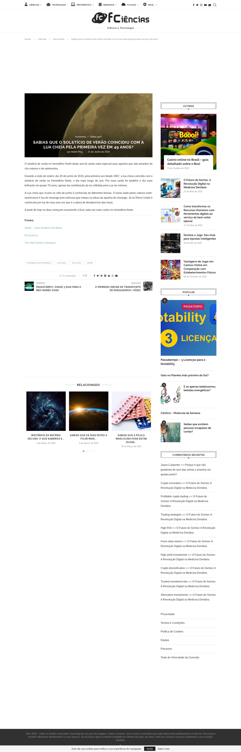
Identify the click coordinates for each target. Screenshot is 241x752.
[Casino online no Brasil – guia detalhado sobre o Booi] (188, 142)
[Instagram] (201, 5)
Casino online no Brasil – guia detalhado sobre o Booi (187, 161)
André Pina (77, 151)
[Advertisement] (120, 67)
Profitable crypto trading (174, 496)
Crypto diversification (173, 568)
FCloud (131, 5)
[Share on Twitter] (98, 275)
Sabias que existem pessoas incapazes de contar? (197, 428)
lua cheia (61, 263)
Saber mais (164, 749)
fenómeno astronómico (39, 263)
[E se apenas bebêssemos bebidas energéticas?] (170, 395)
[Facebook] (193, 5)
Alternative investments (174, 594)
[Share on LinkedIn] (105, 275)
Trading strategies (171, 514)
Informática (83, 5)
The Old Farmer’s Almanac (40, 242)
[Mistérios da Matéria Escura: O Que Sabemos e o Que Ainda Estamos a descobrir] (46, 411)
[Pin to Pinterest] (101, 275)
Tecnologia (58, 5)
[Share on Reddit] (109, 275)
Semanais (108, 5)
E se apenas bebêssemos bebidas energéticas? (200, 388)
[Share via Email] (116, 275)
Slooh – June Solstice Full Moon (43, 228)
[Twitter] (197, 5)
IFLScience (31, 235)
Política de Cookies (172, 631)
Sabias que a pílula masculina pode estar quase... (131, 438)
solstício (76, 263)
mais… (151, 5)
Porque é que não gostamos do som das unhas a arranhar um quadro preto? (186, 470)
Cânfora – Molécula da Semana (180, 413)
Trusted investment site (174, 581)
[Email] (209, 5)
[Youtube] (205, 5)
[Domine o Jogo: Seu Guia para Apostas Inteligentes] (170, 243)
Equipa (165, 640)
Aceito (150, 748)
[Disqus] (88, 335)
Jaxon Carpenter (170, 465)
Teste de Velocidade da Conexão (180, 657)
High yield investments (174, 554)
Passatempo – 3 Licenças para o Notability (183, 362)
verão (90, 263)
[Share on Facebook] (94, 275)
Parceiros (166, 648)
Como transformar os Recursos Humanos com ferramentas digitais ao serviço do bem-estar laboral (199, 214)
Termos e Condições (173, 622)
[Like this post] (88, 275)
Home (28, 39)
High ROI (166, 527)
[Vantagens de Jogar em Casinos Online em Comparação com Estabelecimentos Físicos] (170, 269)
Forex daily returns (171, 541)
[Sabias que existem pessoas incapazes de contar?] (170, 432)
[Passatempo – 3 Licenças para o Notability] (188, 328)
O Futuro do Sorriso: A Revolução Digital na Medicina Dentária (197, 183)
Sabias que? (96, 136)
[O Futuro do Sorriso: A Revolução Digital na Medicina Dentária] (170, 188)
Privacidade (168, 614)
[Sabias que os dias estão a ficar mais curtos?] (88, 411)
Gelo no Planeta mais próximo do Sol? (185, 375)
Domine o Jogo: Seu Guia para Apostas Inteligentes (200, 237)
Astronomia (58, 39)
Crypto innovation (171, 483)
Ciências (34, 5)
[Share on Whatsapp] (113, 275)
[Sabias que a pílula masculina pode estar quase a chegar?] (131, 411)
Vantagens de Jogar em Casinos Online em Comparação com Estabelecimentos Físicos (200, 267)
